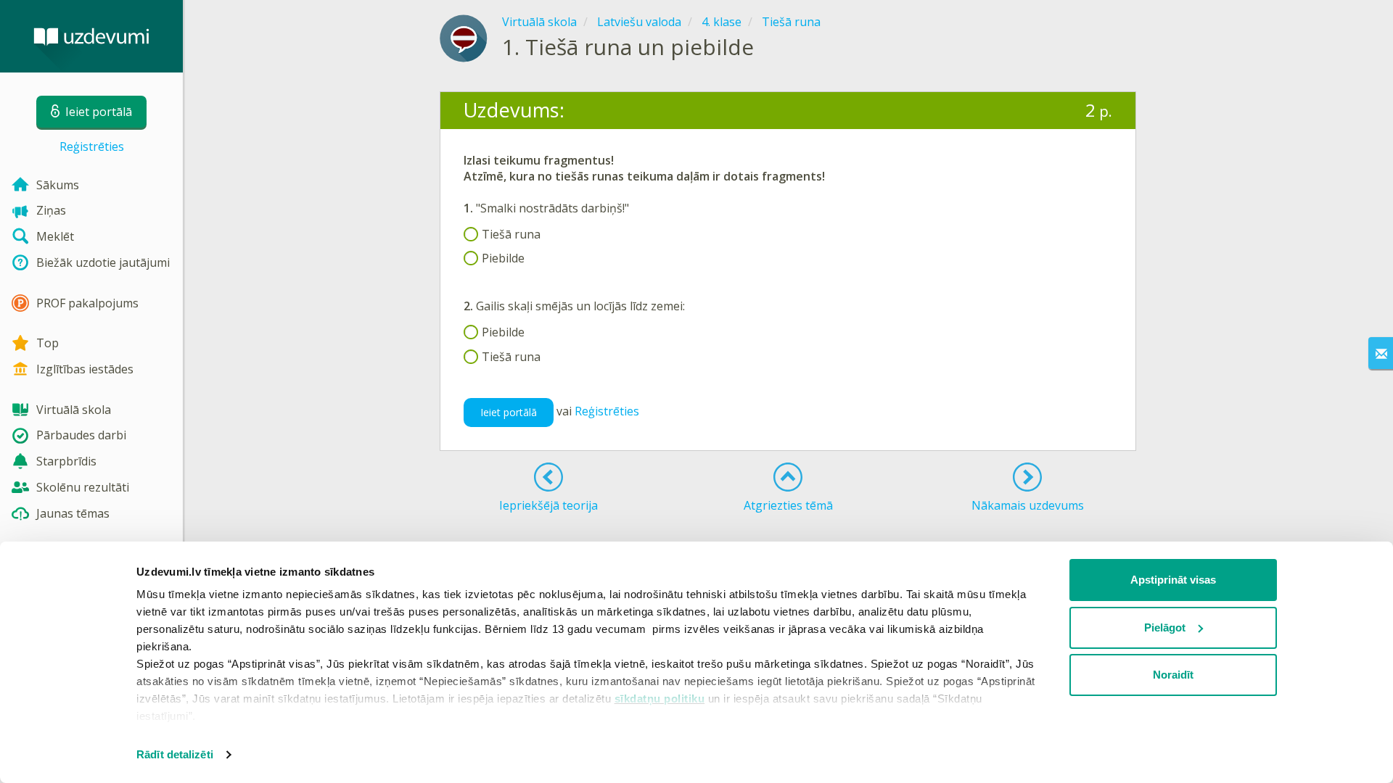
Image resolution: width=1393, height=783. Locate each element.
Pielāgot (1165, 627)
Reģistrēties (91, 146)
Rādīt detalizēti (174, 754)
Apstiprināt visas (1173, 579)
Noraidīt (1173, 674)
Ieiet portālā (508, 412)
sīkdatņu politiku (660, 698)
